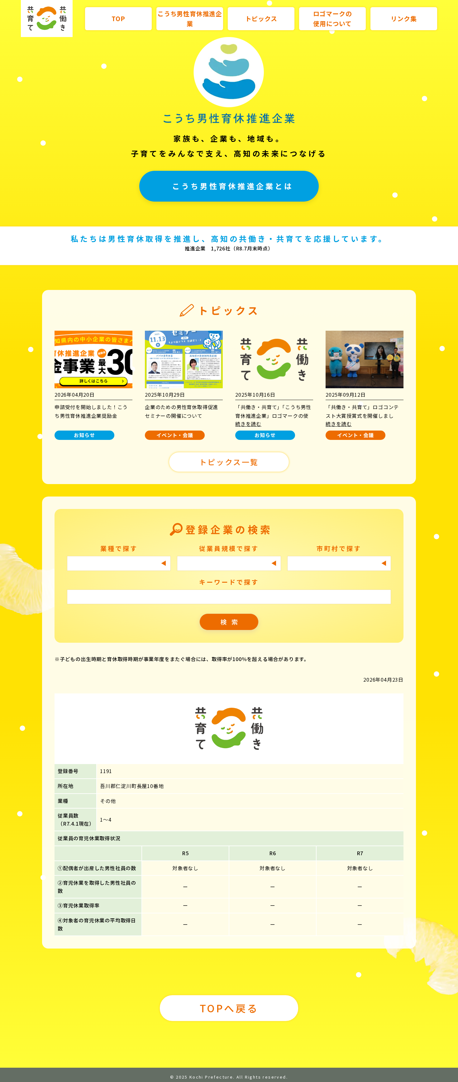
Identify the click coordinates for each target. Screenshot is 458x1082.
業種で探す (119, 548)
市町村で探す (339, 548)
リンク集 (404, 18)
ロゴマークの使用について (332, 18)
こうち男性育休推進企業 (189, 18)
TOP (118, 18)
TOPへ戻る (229, 1008)
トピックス (261, 18)
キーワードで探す (229, 581)
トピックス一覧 (229, 461)
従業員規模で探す (229, 548)
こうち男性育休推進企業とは (232, 185)
